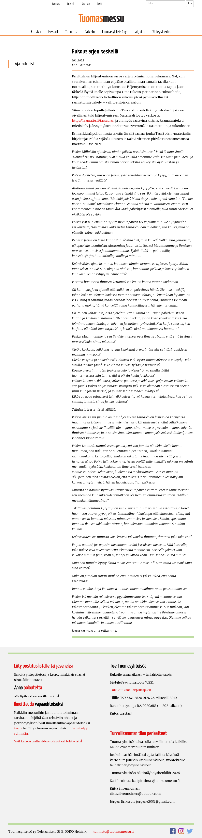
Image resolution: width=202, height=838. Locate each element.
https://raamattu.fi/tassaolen (93, 120)
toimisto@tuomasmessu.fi (113, 831)
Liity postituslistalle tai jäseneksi (43, 666)
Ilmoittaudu (24, 704)
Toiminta (71, 32)
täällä (18, 728)
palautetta (33, 687)
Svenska (56, 4)
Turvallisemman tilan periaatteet (138, 733)
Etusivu (36, 32)
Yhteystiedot (161, 32)
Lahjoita (139, 32)
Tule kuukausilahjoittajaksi (130, 690)
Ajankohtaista (25, 64)
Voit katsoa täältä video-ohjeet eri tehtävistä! (48, 741)
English (71, 4)
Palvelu (90, 32)
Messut (53, 32)
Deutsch (86, 4)
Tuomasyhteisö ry (114, 32)
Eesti (99, 4)
